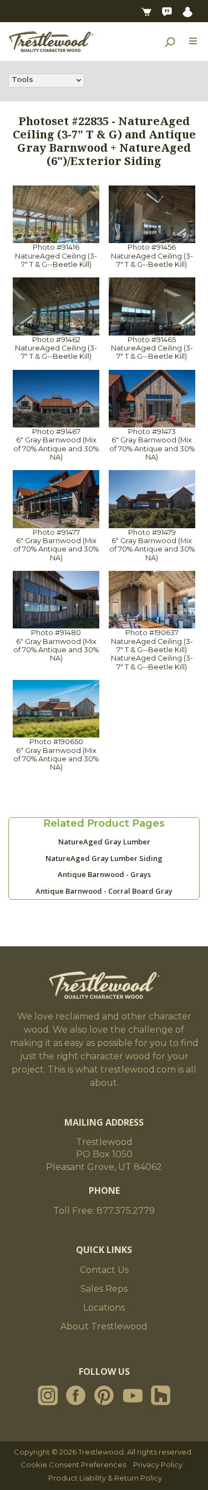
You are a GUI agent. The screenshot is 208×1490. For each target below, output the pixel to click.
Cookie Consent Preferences (73, 1464)
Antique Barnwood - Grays (104, 874)
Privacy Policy (157, 1464)
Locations (104, 1307)
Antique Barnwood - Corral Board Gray (104, 891)
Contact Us (104, 1270)
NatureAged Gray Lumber (104, 842)
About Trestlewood (104, 1326)
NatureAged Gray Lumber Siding (104, 858)
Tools (22, 79)
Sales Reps (104, 1288)
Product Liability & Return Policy (105, 1477)
